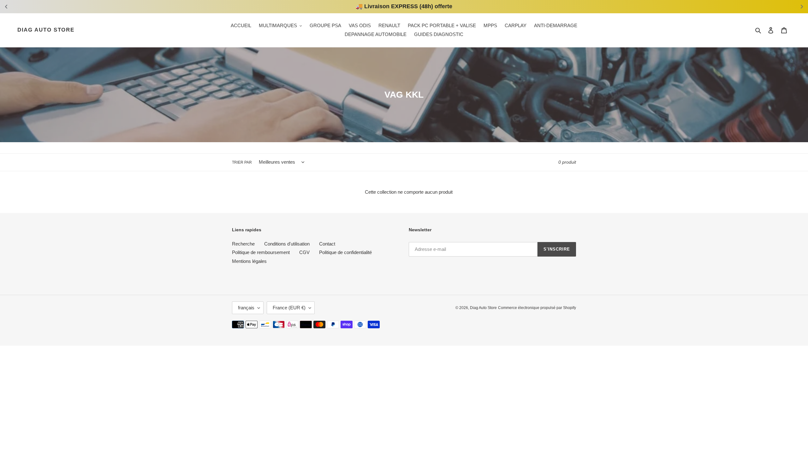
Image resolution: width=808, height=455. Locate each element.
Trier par (242, 162)
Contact (327, 243)
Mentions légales (249, 261)
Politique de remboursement (261, 252)
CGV (304, 252)
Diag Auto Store (45, 30)
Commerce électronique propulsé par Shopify (537, 308)
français (246, 307)
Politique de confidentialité (345, 252)
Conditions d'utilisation (287, 243)
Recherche (243, 243)
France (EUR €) (289, 307)
